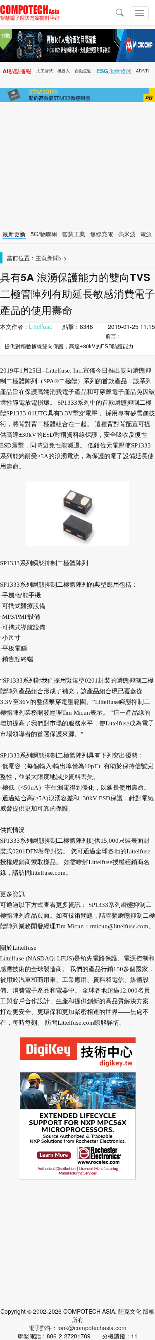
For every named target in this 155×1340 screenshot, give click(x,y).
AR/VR (142, 71)
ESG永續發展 (113, 71)
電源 (146, 234)
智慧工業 (73, 234)
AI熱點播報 (16, 71)
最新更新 (14, 234)
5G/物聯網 (44, 234)
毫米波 (127, 234)
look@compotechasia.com (91, 1328)
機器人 (63, 71)
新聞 (53, 258)
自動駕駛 (83, 71)
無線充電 (101, 234)
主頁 (41, 258)
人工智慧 (44, 71)
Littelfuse (40, 326)
